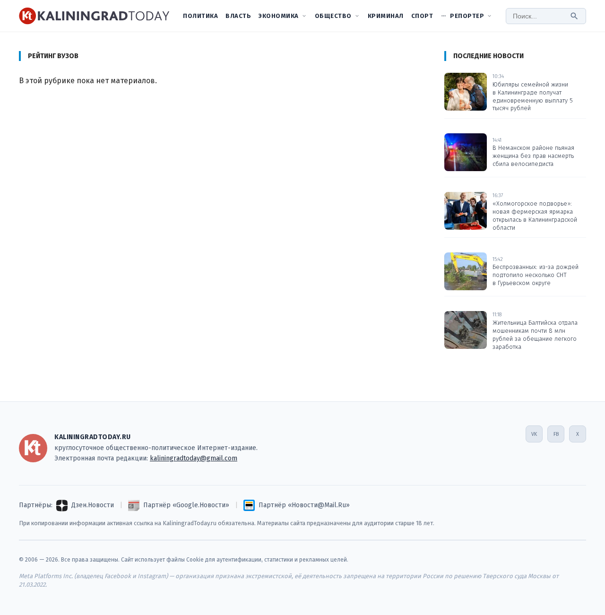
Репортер (467, 15)
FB (556, 434)
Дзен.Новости (92, 505)
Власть (238, 15)
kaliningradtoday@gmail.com (193, 458)
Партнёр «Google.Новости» (186, 505)
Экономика (279, 15)
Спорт (422, 15)
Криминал (386, 15)
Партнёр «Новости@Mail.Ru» (304, 505)
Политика (200, 15)
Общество (333, 15)
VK (534, 434)
